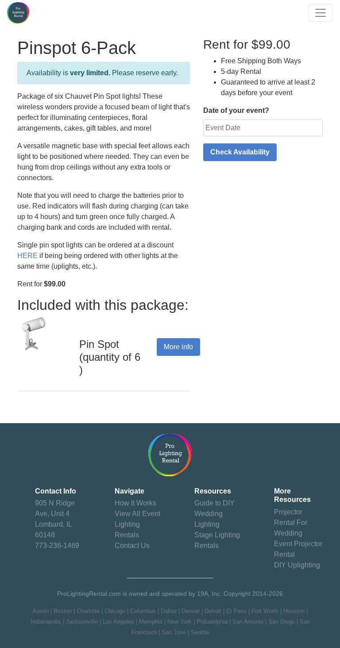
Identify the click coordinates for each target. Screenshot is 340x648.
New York (179, 621)
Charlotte (88, 611)
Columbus (143, 611)
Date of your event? (236, 110)
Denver (191, 611)
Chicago (114, 611)
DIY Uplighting (297, 565)
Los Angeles (118, 621)
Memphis (150, 621)
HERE (27, 255)
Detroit (213, 611)
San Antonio (247, 621)
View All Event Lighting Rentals (137, 524)
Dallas (169, 611)
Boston (63, 611)
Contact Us (132, 545)
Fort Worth (264, 611)
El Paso (236, 611)
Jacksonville (82, 621)
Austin (40, 611)
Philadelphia (212, 621)
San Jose (174, 632)
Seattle (200, 632)
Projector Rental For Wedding (290, 522)
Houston (294, 611)
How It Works (135, 503)
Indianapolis (46, 621)
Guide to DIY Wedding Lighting (214, 513)
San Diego (281, 621)
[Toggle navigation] (320, 13)
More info (178, 347)
